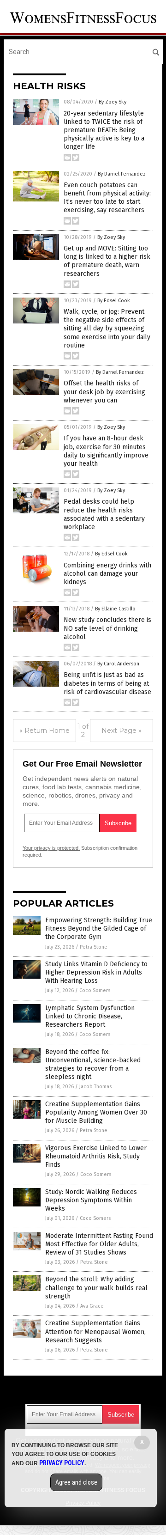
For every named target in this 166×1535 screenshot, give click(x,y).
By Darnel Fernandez (122, 174)
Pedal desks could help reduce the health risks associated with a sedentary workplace (104, 514)
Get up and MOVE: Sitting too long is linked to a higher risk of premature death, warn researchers (107, 261)
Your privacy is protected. (51, 848)
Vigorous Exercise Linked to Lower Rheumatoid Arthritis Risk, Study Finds (96, 1156)
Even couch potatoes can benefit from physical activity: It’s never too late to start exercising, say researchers (107, 197)
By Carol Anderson (118, 664)
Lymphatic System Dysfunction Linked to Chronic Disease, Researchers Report (90, 1016)
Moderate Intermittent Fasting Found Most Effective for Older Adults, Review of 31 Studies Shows (99, 1244)
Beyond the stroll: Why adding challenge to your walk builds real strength (96, 1287)
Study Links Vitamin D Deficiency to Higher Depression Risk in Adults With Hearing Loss (96, 972)
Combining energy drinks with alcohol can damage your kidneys (107, 573)
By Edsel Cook (113, 301)
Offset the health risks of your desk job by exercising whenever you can (104, 391)
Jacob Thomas (95, 1087)
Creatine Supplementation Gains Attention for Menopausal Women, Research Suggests (95, 1331)
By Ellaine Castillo (115, 609)
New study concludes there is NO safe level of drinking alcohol (107, 628)
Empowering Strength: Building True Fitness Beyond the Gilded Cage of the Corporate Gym (98, 928)
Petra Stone (93, 947)
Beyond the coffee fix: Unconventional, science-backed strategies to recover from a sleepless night (93, 1064)
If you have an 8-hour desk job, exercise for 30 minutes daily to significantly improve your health (106, 451)
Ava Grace (92, 1306)
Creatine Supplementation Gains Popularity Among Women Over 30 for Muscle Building (96, 1112)
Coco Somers (94, 990)
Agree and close (76, 1482)
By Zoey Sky (112, 102)
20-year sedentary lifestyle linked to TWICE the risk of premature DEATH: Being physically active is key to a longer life (104, 130)
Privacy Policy (61, 1463)
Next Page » (121, 730)
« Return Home (44, 730)
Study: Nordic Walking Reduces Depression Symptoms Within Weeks (91, 1200)
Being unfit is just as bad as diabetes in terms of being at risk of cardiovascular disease (107, 683)
